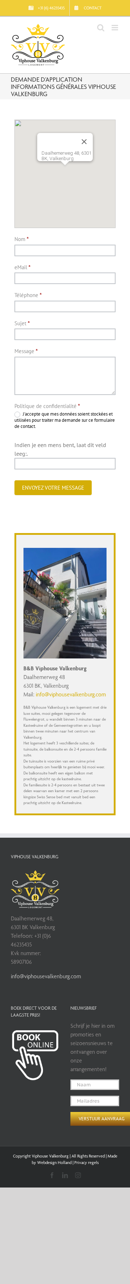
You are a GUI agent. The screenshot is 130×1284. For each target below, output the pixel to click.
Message (26, 351)
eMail (22, 267)
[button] (65, 169)
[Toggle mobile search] (100, 27)
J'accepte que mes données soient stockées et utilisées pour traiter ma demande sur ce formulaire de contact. (64, 420)
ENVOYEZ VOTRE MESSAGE (53, 487)
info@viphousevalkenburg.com (71, 694)
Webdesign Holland (54, 1162)
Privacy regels (86, 1162)
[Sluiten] (84, 141)
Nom (21, 239)
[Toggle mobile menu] (115, 27)
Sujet (22, 323)
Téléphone (28, 295)
